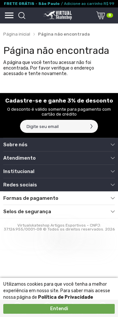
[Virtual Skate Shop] (57, 15)
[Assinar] (91, 126)
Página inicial (16, 34)
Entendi (59, 308)
